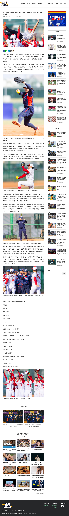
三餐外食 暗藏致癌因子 (23, 462)
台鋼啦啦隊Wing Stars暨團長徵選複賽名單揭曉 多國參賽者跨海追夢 (9, 489)
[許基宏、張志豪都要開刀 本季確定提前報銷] (52, 188)
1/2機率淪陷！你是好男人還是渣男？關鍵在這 (37, 490)
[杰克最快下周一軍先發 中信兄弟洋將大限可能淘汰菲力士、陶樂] (52, 144)
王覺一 (8, 16)
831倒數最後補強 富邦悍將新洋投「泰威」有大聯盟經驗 (61, 74)
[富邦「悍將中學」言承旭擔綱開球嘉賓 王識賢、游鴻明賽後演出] (52, 169)
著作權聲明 (54, 507)
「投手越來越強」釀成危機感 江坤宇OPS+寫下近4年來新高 (61, 196)
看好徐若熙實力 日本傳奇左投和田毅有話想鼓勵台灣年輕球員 (61, 119)
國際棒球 (50, 3)
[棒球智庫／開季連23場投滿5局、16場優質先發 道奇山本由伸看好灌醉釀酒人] (52, 206)
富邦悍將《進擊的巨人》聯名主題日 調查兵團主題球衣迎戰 (61, 153)
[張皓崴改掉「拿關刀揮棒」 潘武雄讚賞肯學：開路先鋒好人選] (52, 161)
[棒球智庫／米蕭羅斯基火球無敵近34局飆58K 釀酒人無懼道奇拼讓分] (52, 241)
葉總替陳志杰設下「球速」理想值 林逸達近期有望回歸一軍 (61, 37)
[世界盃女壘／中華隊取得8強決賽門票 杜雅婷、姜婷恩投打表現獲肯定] (13, 416)
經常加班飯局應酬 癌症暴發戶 (23, 475)
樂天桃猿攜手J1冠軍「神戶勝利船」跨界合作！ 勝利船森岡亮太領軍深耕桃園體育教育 (61, 109)
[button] (5, 420)
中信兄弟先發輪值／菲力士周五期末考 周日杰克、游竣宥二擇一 (61, 262)
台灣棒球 (40, 3)
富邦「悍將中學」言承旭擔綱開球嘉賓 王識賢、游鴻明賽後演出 (61, 169)
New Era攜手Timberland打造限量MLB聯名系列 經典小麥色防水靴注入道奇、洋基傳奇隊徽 (37, 463)
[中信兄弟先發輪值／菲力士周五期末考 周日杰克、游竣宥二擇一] (52, 262)
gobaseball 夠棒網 (32, 513)
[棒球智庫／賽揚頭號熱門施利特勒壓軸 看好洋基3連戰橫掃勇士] (52, 216)
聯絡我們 (46, 505)
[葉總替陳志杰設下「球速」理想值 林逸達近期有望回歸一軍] (52, 37)
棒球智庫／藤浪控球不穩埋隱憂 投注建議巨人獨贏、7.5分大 (61, 65)
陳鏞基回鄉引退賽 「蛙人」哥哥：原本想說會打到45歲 (61, 225)
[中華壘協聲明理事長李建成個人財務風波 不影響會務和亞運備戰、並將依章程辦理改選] (52, 251)
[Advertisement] (57, 287)
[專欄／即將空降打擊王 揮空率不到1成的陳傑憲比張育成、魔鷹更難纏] (52, 134)
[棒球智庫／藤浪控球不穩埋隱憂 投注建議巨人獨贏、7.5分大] (52, 66)
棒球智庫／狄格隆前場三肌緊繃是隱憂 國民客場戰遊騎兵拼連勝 (61, 56)
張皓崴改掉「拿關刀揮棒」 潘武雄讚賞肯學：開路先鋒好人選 (61, 161)
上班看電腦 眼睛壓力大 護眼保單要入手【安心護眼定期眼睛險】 (37, 476)
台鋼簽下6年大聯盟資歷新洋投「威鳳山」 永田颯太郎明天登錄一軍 (61, 47)
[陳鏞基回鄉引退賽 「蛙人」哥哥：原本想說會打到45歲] (52, 225)
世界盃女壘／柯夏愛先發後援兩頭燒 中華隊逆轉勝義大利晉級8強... (34, 425)
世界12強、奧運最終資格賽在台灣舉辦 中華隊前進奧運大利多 (61, 179)
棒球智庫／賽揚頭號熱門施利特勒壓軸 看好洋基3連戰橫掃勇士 (61, 215)
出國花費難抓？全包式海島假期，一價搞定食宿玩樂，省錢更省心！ (23, 490)
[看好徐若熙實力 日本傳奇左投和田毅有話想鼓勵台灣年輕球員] (52, 119)
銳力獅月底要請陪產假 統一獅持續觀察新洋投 (61, 233)
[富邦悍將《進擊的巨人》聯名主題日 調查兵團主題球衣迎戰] (52, 153)
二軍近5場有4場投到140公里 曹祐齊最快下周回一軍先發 (61, 91)
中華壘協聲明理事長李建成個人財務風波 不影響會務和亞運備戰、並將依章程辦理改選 (61, 252)
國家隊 (33, 3)
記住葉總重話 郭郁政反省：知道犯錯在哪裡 (61, 99)
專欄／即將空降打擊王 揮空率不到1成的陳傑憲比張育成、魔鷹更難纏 (61, 134)
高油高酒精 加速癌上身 (9, 475)
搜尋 (49, 270)
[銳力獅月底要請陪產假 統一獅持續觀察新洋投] (52, 233)
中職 (28, 3)
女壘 (61, 3)
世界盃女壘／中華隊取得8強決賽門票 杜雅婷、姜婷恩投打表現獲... (13, 425)
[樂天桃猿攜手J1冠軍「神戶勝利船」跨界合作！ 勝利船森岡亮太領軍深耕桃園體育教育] (52, 108)
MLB (45, 3)
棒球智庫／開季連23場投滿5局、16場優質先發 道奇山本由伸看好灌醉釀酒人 (61, 206)
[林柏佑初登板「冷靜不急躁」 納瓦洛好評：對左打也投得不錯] (52, 82)
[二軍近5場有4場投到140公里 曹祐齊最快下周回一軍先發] (52, 92)
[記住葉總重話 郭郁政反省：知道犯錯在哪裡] (52, 100)
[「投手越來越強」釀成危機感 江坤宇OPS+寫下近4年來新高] (52, 197)
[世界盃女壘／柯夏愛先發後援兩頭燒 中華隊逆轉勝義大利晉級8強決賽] (34, 416)
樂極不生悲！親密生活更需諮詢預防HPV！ (9, 450)
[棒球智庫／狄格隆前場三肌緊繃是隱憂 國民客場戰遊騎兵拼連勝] (52, 56)
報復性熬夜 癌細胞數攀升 (37, 449)
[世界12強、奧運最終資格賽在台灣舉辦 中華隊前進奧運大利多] (52, 179)
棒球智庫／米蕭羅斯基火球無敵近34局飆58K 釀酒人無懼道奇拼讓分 (61, 241)
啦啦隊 (56, 3)
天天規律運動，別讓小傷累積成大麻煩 (9, 463)
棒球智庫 (23, 3)
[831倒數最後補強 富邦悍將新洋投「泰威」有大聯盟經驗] (52, 74)
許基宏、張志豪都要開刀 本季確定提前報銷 (61, 188)
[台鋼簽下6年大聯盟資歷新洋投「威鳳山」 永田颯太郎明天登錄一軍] (52, 47)
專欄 (65, 3)
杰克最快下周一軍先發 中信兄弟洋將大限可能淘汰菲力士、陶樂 (61, 143)
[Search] (68, 3)
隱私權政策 (54, 505)
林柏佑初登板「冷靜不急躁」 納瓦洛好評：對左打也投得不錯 (61, 82)
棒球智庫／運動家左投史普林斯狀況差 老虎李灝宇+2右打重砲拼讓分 (23, 449)
